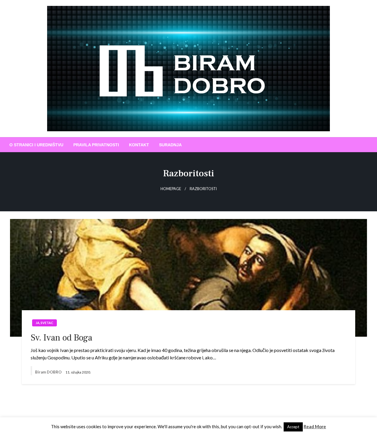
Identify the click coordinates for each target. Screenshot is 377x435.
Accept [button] (293, 426)
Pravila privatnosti (96, 144)
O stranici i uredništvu (36, 144)
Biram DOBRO (48, 372)
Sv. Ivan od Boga (61, 337)
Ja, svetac (44, 323)
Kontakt (139, 144)
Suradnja (170, 144)
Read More (315, 426)
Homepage (171, 189)
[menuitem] (36, 144)
